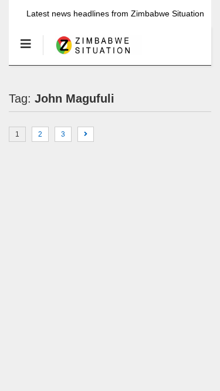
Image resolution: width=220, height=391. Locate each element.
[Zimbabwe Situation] (92, 55)
